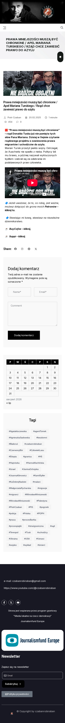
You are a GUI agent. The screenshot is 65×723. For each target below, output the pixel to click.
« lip (8, 402)
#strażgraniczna (36, 526)
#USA (27, 538)
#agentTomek (39, 431)
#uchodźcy (42, 532)
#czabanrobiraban (33, 444)
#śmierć (41, 545)
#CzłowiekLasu (37, 450)
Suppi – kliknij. (17, 236)
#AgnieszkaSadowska (19, 437)
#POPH (40, 513)
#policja (12, 513)
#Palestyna (42, 501)
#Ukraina (13, 538)
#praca (12, 520)
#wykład (27, 545)
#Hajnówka (14, 463)
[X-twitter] (11, 602)
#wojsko (13, 545)
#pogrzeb (44, 507)
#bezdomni (41, 437)
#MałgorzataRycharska (20, 488)
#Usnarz (40, 538)
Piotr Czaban (14, 117)
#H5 (40, 456)
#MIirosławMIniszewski (36, 494)
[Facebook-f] (4, 602)
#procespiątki (15, 526)
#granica (27, 456)
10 (10, 377)
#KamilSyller (39, 475)
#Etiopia (13, 456)
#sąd (52, 526)
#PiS (31, 507)
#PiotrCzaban (15, 507)
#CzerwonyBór (16, 450)
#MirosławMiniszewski (19, 501)
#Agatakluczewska (18, 431)
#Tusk (28, 532)
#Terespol (13, 532)
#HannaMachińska (35, 463)
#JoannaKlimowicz (18, 475)
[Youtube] (18, 602)
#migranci (13, 494)
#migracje (42, 488)
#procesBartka (29, 520)
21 (40, 383)
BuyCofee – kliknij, (20, 228)
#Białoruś (13, 444)
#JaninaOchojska (30, 469)
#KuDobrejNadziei (17, 482)
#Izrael (12, 469)
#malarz (37, 482)
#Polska (26, 513)
